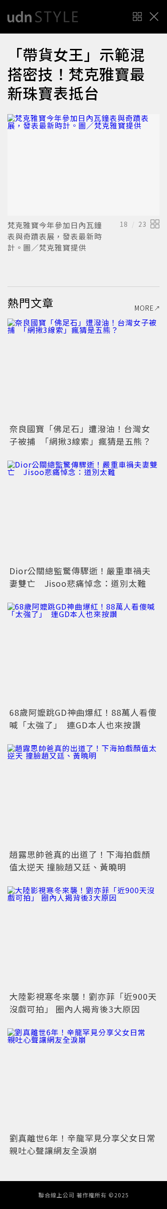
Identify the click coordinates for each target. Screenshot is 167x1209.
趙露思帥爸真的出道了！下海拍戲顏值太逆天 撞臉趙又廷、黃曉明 (79, 860)
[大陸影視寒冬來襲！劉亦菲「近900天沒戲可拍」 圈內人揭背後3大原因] (83, 937)
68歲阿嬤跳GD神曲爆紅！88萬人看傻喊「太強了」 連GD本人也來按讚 (83, 718)
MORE (144, 308)
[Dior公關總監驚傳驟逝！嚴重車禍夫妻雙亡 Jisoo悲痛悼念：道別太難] (83, 512)
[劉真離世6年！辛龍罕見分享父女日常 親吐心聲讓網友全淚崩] (83, 1079)
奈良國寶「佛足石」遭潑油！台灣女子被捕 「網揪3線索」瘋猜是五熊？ (80, 434)
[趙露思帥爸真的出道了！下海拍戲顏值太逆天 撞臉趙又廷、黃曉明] (83, 795)
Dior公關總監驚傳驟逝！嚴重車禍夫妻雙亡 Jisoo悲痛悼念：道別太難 (80, 576)
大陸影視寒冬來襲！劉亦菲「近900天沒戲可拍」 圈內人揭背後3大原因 (83, 1002)
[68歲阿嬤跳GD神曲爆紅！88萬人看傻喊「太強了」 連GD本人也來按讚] (83, 654)
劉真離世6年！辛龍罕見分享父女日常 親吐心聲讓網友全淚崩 (86, 1144)
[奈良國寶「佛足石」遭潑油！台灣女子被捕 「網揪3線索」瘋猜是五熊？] (83, 370)
